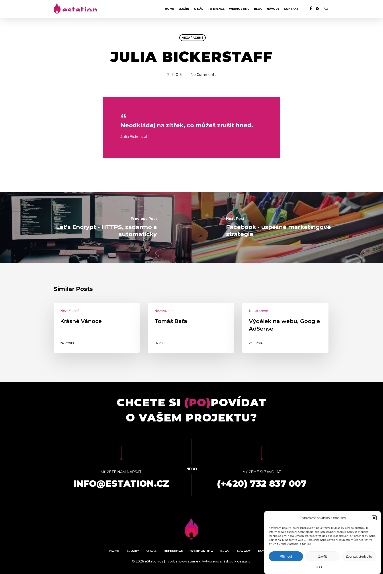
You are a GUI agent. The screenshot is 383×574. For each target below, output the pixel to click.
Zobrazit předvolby (359, 556)
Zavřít (322, 556)
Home (169, 9)
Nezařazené (192, 37)
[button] (374, 518)
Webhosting (239, 9)
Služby (184, 9)
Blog (258, 9)
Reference (216, 9)
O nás (198, 9)
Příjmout (286, 556)
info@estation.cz (121, 483)
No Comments (203, 74)
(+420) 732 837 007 (262, 483)
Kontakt (291, 9)
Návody (273, 9)
